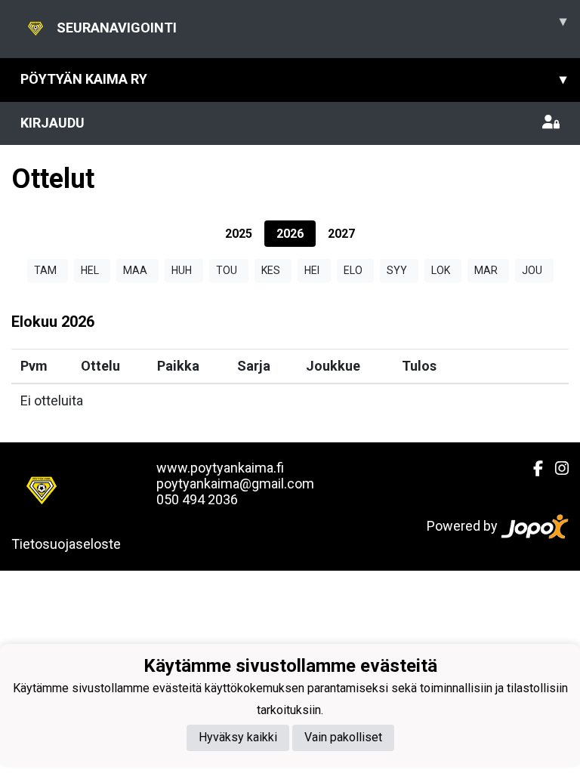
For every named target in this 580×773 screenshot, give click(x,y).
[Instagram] (556, 468)
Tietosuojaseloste (66, 544)
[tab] (238, 233)
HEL (90, 270)
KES (270, 270)
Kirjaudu (52, 123)
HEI (311, 270)
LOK (440, 270)
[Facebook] (532, 468)
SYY (397, 270)
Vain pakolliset (343, 737)
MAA (135, 270)
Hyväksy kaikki (238, 737)
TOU (226, 270)
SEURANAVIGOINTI (311, 24)
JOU (532, 270)
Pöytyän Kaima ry (293, 79)
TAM (45, 270)
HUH (181, 270)
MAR (486, 270)
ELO (353, 270)
